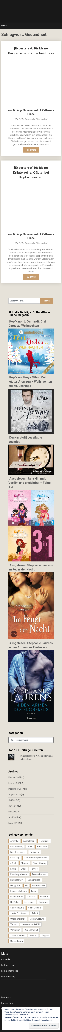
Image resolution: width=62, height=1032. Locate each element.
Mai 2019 (12, 811)
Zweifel (33, 935)
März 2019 (13, 823)
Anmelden (6, 959)
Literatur (32, 896)
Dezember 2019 (16, 789)
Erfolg (13, 869)
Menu (4, 25)
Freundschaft (16, 880)
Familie (34, 869)
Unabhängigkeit (17, 919)
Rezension (29, 902)
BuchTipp (14, 857)
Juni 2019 (13, 806)
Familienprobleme (19, 874)
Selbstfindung (17, 908)
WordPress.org (8, 976)
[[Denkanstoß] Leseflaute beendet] (31, 474)
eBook (13, 863)
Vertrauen (15, 930)
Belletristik (44, 841)
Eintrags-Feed (7, 965)
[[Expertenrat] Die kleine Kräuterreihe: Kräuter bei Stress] (31, 82)
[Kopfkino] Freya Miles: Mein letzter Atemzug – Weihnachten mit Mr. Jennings (30, 382)
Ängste (45, 935)
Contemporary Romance (36, 857)
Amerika (14, 841)
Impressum (6, 997)
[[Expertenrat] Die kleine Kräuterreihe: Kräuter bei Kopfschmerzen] (31, 206)
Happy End (15, 885)
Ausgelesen (28, 841)
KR (26, 885)
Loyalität (44, 896)
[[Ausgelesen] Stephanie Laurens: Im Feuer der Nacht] (31, 638)
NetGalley (14, 902)
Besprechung (16, 846)
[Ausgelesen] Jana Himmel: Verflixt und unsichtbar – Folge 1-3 (29, 483)
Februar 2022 (14, 777)
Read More (31, 150)
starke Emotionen (18, 913)
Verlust (13, 924)
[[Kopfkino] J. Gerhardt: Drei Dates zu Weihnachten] (31, 373)
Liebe (33, 891)
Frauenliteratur (39, 874)
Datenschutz (7, 1003)
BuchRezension (17, 852)
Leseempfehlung (18, 891)
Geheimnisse (34, 880)
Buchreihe (42, 846)
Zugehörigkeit (31, 930)
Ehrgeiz (24, 863)
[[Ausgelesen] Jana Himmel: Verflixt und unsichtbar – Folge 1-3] (31, 561)
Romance (43, 902)
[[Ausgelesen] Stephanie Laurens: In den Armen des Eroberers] (31, 721)
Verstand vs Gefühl (31, 924)
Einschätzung (39, 863)
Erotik (23, 869)
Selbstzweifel (34, 908)
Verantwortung (37, 919)
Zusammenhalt (17, 935)
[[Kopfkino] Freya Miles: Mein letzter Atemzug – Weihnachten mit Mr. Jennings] (31, 433)
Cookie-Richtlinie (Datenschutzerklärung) (34, 1020)
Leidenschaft (38, 885)
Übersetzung (16, 941)
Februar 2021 (14, 783)
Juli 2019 (12, 800)
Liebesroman (16, 896)
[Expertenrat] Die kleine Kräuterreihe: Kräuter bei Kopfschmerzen (31, 172)
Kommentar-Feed (9, 971)
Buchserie (34, 852)
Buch (30, 846)
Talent (35, 913)
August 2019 (14, 794)
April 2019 (13, 817)
